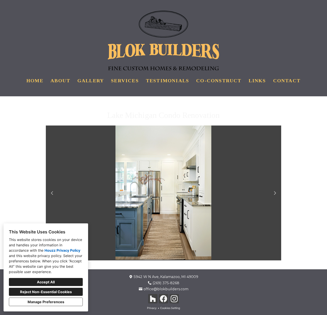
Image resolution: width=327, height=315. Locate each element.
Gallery (90, 80)
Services (125, 80)
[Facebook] (163, 298)
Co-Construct (218, 80)
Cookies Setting (170, 308)
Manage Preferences (46, 302)
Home (34, 80)
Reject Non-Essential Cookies (46, 292)
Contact (287, 80)
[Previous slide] (52, 193)
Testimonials (167, 80)
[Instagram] (174, 298)
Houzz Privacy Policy (62, 250)
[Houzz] (152, 298)
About (60, 80)
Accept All (46, 282)
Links (257, 80)
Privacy (152, 308)
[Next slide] (275, 193)
